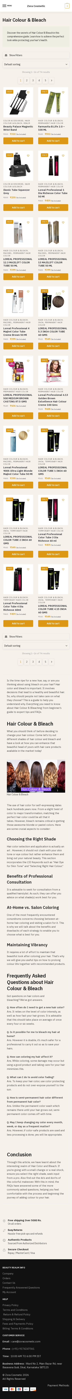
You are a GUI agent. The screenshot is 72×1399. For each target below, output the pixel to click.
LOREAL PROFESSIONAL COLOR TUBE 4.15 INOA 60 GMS (52, 609)
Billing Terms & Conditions (18, 1328)
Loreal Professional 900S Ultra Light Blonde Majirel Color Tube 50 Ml (18, 471)
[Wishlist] (28, 92)
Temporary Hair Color (50, 531)
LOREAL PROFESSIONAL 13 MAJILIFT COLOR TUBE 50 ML (52, 262)
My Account (9, 1292)
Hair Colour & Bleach (16, 121)
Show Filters (15, 55)
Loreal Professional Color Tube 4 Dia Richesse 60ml (15, 606)
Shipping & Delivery (14, 1319)
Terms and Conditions (15, 1309)
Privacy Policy (10, 1305)
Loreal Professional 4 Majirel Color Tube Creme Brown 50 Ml (16, 331)
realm (27, 123)
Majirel (7, 253)
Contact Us (9, 1282)
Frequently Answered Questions (21, 1287)
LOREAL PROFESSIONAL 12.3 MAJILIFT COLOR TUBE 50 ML (17, 262)
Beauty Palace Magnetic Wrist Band (18, 128)
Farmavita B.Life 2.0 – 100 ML (51, 128)
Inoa (41, 322)
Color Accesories (13, 120)
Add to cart (18, 140)
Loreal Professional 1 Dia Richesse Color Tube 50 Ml (52, 193)
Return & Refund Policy (16, 1314)
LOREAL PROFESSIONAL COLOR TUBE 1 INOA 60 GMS (52, 471)
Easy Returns (15, 1230)
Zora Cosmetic (36, 6)
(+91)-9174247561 (23, 1348)
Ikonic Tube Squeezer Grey (16, 191)
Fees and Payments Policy (18, 1323)
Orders (6, 1278)
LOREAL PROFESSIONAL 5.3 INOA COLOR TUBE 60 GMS (52, 331)
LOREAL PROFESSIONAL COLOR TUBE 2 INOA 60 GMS (17, 540)
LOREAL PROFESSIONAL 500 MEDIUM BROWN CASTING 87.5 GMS (17, 398)
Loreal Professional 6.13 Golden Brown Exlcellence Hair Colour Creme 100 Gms (53, 399)
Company (8, 1273)
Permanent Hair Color (50, 123)
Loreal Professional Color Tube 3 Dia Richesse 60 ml (50, 537)
